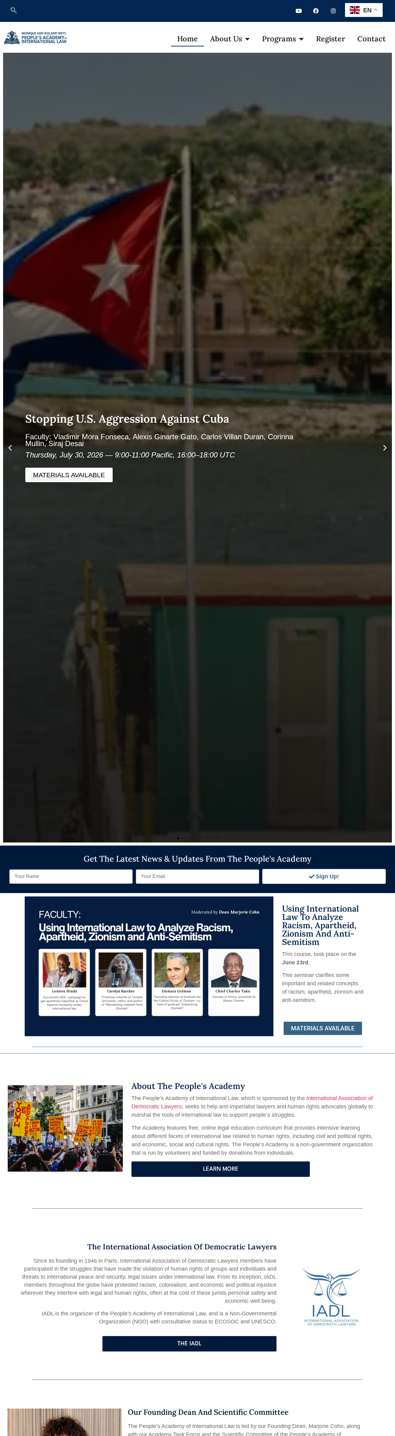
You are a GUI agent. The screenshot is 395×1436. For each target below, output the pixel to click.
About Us (226, 38)
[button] (13, 11)
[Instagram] (333, 10)
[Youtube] (298, 10)
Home (187, 38)
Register (330, 38)
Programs (279, 38)
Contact (371, 38)
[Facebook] (316, 10)
